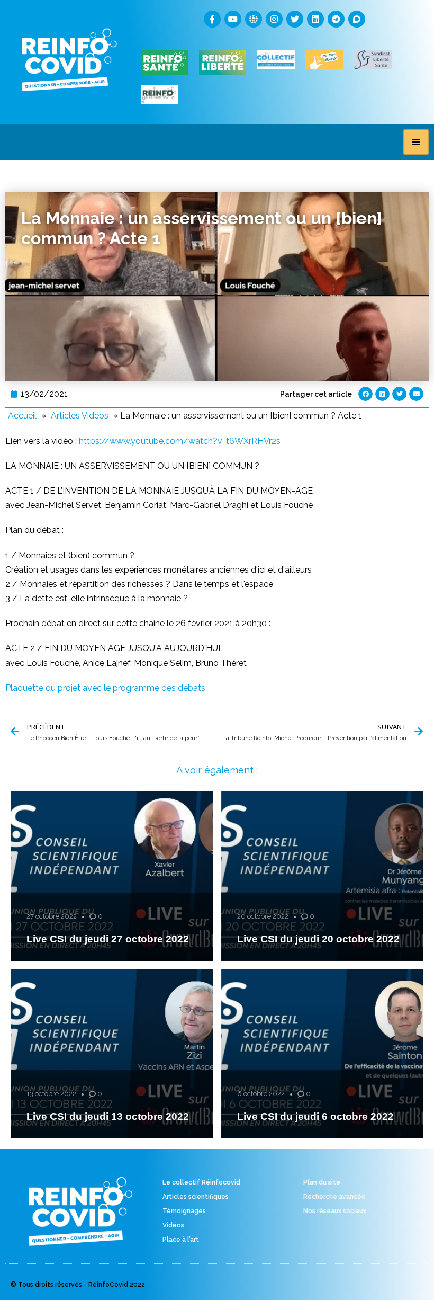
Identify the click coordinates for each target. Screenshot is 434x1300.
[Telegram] (336, 19)
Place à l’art (180, 1239)
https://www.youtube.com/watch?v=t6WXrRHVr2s (180, 441)
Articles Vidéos (79, 416)
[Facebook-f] (212, 19)
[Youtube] (232, 19)
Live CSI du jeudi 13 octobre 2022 (107, 1116)
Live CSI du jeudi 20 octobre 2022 (318, 939)
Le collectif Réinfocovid (201, 1182)
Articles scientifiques (195, 1196)
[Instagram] (274, 19)
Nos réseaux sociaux (334, 1211)
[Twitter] (294, 19)
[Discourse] (356, 19)
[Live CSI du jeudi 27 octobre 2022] (112, 876)
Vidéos (173, 1225)
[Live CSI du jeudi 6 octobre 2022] (322, 1053)
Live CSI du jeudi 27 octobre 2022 (107, 939)
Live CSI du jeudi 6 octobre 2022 (315, 1116)
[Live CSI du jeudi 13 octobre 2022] (112, 1053)
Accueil (22, 416)
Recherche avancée (334, 1196)
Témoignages (184, 1211)
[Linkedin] (315, 19)
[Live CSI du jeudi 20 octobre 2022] (322, 876)
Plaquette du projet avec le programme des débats (105, 688)
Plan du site (321, 1182)
